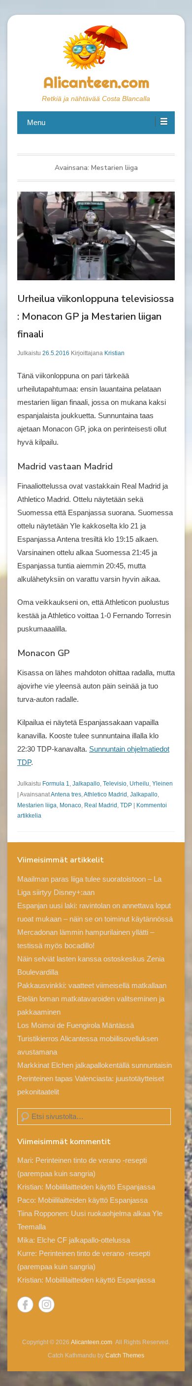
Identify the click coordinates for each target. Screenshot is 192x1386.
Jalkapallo (86, 783)
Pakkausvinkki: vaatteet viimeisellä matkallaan (91, 985)
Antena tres (66, 794)
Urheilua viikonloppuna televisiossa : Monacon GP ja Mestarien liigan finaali (95, 316)
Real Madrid (100, 805)
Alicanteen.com (96, 82)
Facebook (25, 1304)
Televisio (115, 783)
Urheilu (139, 783)
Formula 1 (55, 783)
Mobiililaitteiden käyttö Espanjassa (100, 1187)
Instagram (46, 1304)
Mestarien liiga (37, 805)
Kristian (114, 353)
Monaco (70, 805)
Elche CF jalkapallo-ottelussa (83, 1240)
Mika (25, 1240)
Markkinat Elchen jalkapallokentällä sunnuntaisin (94, 1065)
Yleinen (162, 783)
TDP (126, 805)
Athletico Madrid (105, 794)
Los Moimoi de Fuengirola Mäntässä (75, 1025)
